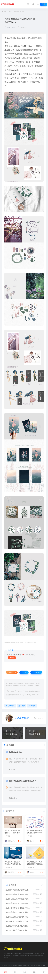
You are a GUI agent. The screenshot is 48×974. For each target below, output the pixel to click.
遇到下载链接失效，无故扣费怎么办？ (22, 781)
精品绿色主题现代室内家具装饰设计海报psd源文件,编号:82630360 (18, 917)
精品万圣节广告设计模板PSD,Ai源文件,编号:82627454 (18, 908)
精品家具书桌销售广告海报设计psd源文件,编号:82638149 (12, 832)
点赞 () (37, 672)
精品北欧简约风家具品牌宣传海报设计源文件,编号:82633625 (18, 926)
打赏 (25, 672)
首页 (5, 11)
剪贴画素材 (10, 706)
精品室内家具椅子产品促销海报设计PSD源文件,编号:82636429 (34, 863)
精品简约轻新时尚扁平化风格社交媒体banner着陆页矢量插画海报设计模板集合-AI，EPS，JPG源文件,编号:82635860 (35, 832)
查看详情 (12, 770)
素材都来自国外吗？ (16, 752)
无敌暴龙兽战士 (11, 27)
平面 (10, 11)
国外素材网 (11, 691)
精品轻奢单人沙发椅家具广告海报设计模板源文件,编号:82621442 (18, 921)
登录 (43, 4)
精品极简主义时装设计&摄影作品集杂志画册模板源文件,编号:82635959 (36, 734)
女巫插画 (32, 54)
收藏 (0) (13, 672)
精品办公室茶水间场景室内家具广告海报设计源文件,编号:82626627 (13, 863)
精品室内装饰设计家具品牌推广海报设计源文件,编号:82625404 (18, 912)
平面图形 (16, 11)
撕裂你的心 (12, 841)
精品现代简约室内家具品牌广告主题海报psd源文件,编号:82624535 (18, 930)
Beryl (32, 841)
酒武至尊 (11, 872)
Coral (32, 872)
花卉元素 (16, 74)
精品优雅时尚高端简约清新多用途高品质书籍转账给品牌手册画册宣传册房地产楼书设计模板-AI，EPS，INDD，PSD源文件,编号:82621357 (12, 734)
